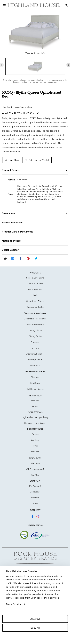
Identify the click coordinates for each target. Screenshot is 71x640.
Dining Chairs (35, 330)
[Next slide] (68, 65)
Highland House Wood (35, 423)
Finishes (35, 451)
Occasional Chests (35, 301)
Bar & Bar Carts (35, 289)
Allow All (35, 619)
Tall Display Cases (35, 389)
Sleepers (35, 377)
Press (35, 503)
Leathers (35, 440)
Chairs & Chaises (35, 283)
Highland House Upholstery (35, 417)
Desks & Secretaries (35, 324)
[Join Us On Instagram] (37, 517)
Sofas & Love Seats (35, 277)
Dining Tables (35, 336)
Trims (35, 445)
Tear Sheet (14, 160)
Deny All (35, 628)
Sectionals (35, 365)
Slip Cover (35, 383)
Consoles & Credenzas (35, 312)
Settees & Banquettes (35, 371)
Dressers (35, 342)
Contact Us (35, 491)
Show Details (13, 604)
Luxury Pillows (35, 359)
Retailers (35, 497)
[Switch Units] (38, 113)
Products (35, 400)
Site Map (35, 475)
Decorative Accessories (35, 318)
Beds (35, 295)
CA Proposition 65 (35, 469)
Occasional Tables (35, 307)
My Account (35, 486)
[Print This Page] (5, 258)
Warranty (35, 463)
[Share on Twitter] (36, 258)
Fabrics (35, 406)
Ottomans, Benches (35, 353)
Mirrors (35, 348)
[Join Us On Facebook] (32, 517)
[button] (35, 66)
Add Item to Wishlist (38, 160)
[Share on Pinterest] (28, 258)
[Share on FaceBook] (20, 258)
